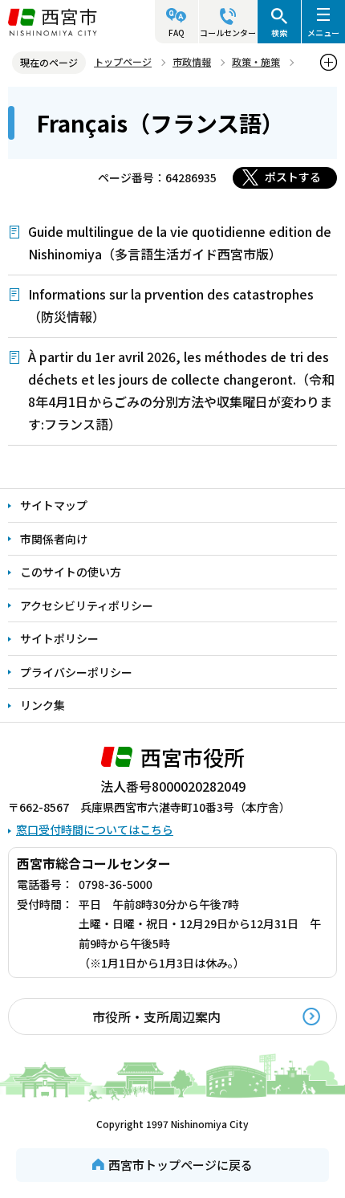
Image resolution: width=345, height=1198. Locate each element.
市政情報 (191, 61)
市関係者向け (53, 539)
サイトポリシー (59, 638)
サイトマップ (53, 505)
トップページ (123, 61)
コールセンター (228, 32)
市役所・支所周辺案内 (156, 1016)
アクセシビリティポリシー (86, 605)
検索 (279, 32)
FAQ (176, 32)
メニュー (323, 32)
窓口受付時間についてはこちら (94, 829)
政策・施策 (256, 61)
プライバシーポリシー (76, 672)
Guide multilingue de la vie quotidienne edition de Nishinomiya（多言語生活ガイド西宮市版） (179, 242)
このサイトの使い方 (70, 572)
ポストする (293, 177)
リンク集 (42, 705)
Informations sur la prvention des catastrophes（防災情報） (171, 305)
